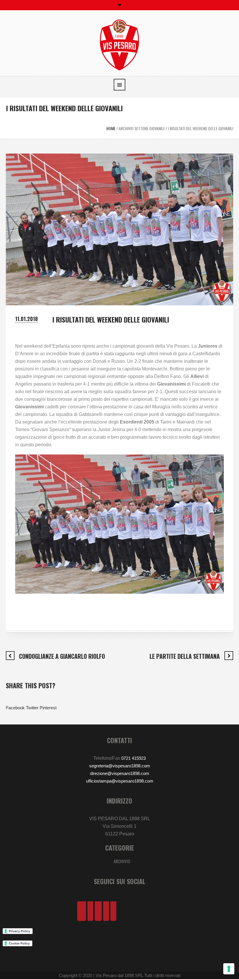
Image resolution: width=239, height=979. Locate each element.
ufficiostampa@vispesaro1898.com (119, 780)
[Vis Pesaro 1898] (119, 44)
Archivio (122, 861)
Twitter (32, 707)
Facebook (15, 707)
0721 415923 (133, 758)
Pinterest (48, 707)
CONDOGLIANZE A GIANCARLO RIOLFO (62, 656)
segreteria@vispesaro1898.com (119, 765)
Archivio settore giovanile (142, 128)
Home (110, 128)
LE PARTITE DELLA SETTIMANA (185, 656)
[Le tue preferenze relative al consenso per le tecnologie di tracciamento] (228, 968)
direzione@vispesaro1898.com (119, 773)
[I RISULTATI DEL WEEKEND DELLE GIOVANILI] (119, 229)
